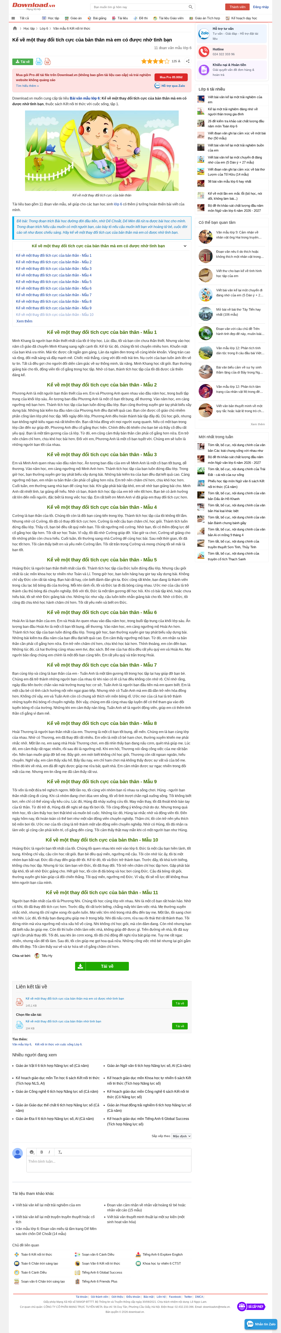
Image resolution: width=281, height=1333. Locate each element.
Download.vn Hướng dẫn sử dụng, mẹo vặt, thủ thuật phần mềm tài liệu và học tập (33, 7)
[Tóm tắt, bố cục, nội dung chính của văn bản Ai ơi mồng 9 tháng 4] (200, 531)
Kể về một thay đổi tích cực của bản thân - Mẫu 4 (54, 275)
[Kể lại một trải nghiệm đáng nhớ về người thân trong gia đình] (200, 111)
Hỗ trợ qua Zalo (173, 85)
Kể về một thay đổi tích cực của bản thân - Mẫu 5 (54, 282)
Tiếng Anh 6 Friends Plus (99, 1281)
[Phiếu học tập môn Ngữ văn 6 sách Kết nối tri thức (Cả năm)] (200, 482)
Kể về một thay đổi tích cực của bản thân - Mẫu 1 (54, 255)
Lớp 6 (44, 28)
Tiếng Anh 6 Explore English (163, 1254)
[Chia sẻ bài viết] (187, 61)
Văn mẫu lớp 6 (21, 1044)
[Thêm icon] (31, 1152)
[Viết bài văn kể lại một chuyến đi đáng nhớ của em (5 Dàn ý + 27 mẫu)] (200, 159)
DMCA (199, 1296)
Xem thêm (258, 424)
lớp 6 (118, 204)
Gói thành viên (99, 1296)
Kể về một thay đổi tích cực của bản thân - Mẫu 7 (54, 295)
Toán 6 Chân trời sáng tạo (39, 1263)
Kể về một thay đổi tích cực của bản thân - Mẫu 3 (54, 269)
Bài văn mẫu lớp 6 (85, 98)
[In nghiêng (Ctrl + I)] (49, 1152)
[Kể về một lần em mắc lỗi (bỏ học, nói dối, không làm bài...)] (200, 195)
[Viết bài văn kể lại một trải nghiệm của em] (200, 99)
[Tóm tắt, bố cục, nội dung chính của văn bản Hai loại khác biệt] (200, 507)
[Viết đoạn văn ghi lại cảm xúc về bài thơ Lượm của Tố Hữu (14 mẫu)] (200, 171)
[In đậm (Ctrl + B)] (41, 1152)
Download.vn (15, 28)
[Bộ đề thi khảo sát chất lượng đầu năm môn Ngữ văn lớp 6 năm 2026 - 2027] (200, 207)
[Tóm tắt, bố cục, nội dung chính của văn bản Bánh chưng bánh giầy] (200, 519)
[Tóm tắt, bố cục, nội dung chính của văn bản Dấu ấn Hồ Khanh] (200, 494)
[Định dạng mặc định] (59, 1152)
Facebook (175, 1296)
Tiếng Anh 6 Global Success (102, 1272)
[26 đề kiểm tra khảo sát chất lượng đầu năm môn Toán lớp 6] (200, 123)
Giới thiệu (117, 1296)
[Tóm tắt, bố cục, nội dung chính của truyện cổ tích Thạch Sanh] (200, 555)
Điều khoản (133, 1296)
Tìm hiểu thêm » (27, 85)
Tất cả (24, 18)
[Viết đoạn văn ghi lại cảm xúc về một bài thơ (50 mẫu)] (200, 135)
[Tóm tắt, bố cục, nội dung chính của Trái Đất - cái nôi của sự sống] (200, 470)
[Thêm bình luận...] (109, 1164)
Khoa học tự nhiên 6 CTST (162, 1263)
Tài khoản (82, 1296)
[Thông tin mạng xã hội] (251, 1312)
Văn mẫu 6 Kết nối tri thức (71, 28)
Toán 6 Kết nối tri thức (36, 1254)
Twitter (188, 1296)
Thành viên (237, 7)
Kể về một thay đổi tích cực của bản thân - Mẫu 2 (54, 262)
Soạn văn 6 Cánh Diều (98, 1254)
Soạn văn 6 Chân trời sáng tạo (43, 1281)
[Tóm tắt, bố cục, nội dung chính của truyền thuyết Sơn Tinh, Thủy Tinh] (200, 543)
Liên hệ (161, 1296)
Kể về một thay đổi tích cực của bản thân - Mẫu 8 (54, 301)
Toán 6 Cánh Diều (34, 1272)
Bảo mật (148, 1296)
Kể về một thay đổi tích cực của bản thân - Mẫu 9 (54, 308)
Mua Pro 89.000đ (171, 77)
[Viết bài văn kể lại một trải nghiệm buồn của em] (200, 147)
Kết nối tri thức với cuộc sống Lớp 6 (58, 1044)
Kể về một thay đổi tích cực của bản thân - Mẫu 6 (54, 288)
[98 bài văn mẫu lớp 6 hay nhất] (200, 183)
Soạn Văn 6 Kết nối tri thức (101, 1263)
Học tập (29, 28)
